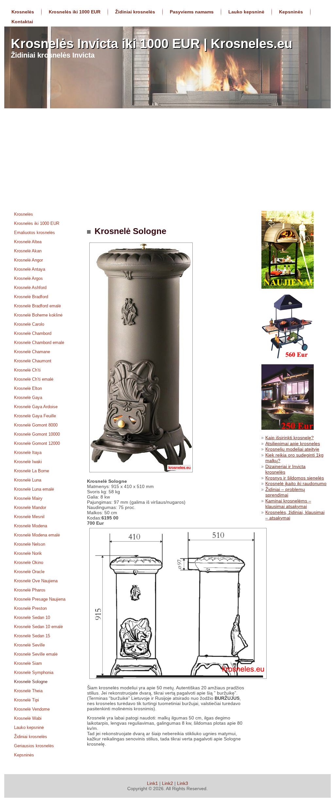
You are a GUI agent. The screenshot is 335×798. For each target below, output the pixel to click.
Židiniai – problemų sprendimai (285, 492)
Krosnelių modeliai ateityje (292, 449)
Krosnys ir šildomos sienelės (294, 478)
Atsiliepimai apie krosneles (292, 443)
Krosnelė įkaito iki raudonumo (295, 483)
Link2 (167, 783)
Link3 (182, 783)
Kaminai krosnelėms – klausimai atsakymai (288, 503)
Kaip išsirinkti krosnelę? (289, 437)
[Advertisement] (167, 157)
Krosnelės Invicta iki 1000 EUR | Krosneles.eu (151, 43)
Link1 (152, 783)
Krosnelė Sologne (129, 231)
